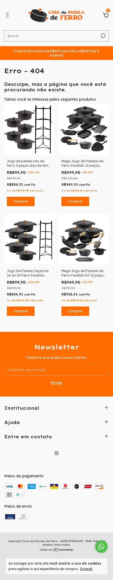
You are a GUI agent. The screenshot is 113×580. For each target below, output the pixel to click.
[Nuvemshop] (56, 550)
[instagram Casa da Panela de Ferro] (56, 453)
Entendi (86, 569)
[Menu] (8, 16)
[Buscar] (103, 36)
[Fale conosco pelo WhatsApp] (101, 546)
